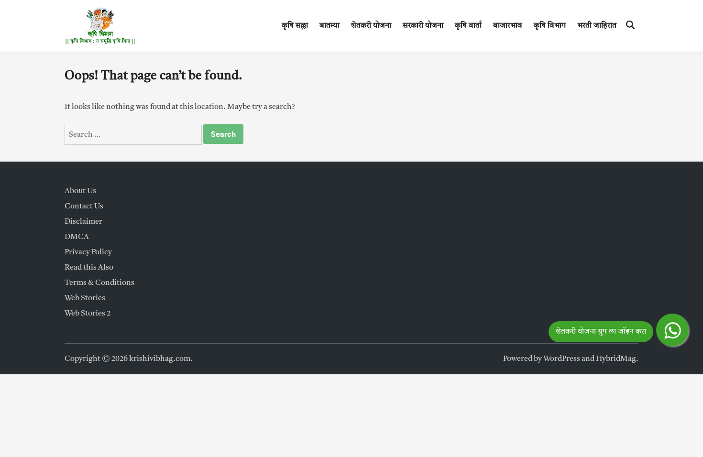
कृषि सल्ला (295, 26)
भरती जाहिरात (596, 26)
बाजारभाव (507, 26)
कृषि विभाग (550, 26)
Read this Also (89, 268)
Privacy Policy (88, 252)
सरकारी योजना (423, 26)
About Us (80, 191)
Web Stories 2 (87, 313)
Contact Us (84, 206)
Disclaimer (83, 222)
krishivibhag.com (159, 359)
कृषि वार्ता (468, 26)
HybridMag (616, 359)
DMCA (77, 237)
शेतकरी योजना (371, 26)
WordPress (561, 359)
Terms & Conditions (99, 283)
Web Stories (85, 298)
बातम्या (329, 26)
